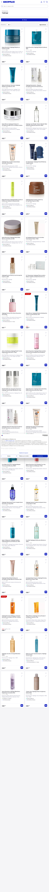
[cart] (47, 2)
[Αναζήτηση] (2, 6)
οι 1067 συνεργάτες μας (9, 440)
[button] (1, 2)
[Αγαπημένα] (44, 2)
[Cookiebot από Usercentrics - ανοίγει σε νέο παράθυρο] (42, 435)
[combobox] (24, 6)
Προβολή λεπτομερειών (23, 452)
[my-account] (41, 2)
